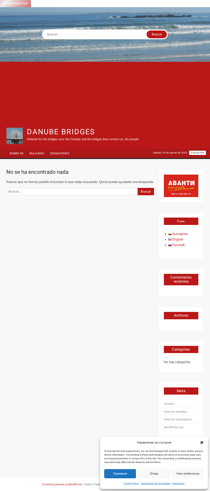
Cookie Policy (131, 483)
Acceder (169, 403)
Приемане (120, 473)
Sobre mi (16, 153)
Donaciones (59, 153)
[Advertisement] (105, 94)
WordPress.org (173, 427)
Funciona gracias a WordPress (62, 484)
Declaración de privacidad (155, 483)
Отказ (154, 473)
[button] (202, 442)
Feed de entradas (175, 411)
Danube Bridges (61, 131)
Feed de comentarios (178, 419)
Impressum (178, 483)
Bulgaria (37, 153)
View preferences (188, 473)
